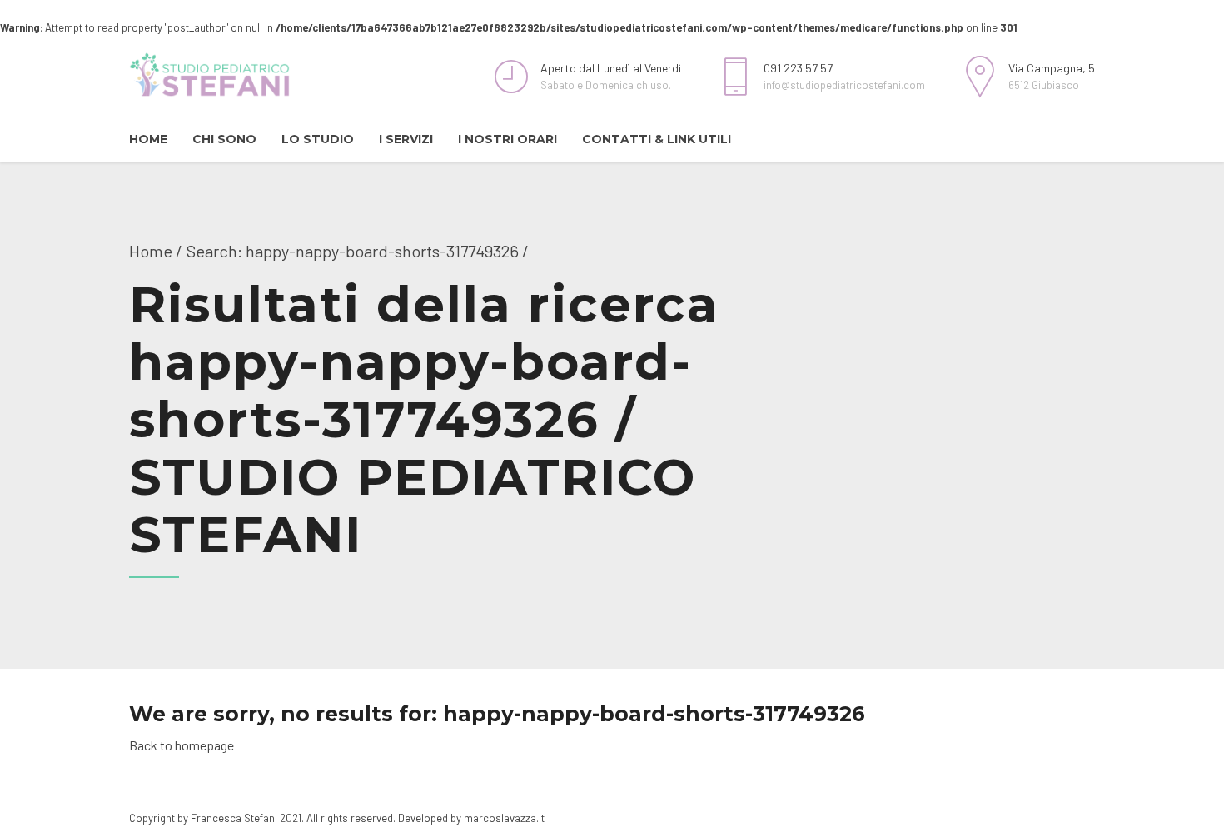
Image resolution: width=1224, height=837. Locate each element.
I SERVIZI (406, 139)
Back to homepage (181, 745)
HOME (148, 139)
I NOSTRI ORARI (507, 139)
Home (150, 251)
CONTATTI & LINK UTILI (656, 139)
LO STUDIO (317, 139)
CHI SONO (224, 139)
